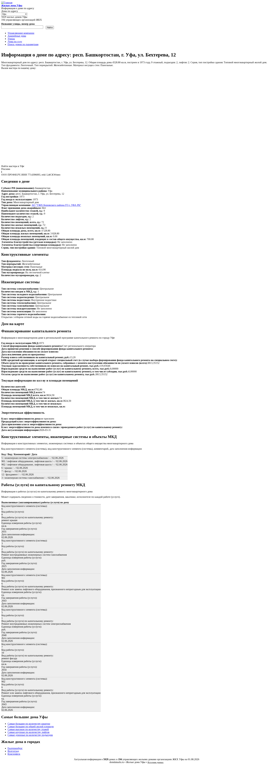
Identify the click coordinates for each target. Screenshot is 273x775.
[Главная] (6, 2)
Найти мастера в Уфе (12, 166)
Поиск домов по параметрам (23, 44)
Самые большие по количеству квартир (29, 723)
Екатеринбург (15, 748)
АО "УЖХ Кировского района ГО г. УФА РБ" (56, 205)
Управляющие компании (21, 33)
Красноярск (14, 754)
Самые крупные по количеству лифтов (28, 732)
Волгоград (13, 751)
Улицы (11, 38)
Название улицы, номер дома (18, 24)
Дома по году (15, 41)
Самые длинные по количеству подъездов (30, 735)
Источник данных (156, 762)
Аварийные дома (17, 36)
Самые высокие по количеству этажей (28, 729)
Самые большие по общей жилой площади (31, 726)
